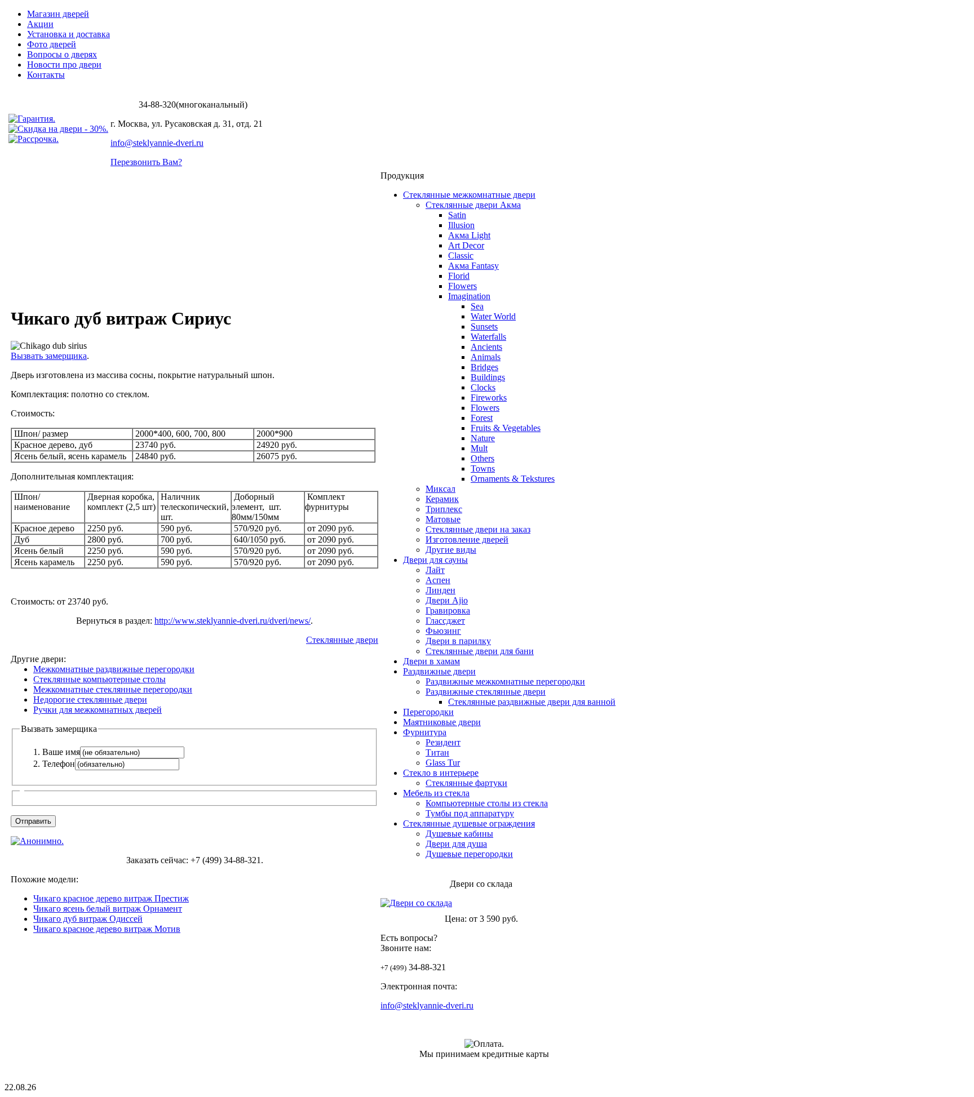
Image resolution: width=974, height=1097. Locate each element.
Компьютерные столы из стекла (487, 803)
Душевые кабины (459, 833)
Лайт (435, 570)
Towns (483, 468)
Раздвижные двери (439, 671)
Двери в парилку (458, 641)
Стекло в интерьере (441, 773)
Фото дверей (51, 44)
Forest (482, 418)
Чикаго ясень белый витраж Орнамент (107, 908)
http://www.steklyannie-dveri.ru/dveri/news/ (232, 620)
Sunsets (484, 326)
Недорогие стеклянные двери (90, 699)
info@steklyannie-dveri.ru (156, 143)
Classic (460, 255)
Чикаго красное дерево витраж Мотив (106, 929)
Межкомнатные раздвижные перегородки (113, 669)
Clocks (483, 387)
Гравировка (448, 610)
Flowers (462, 286)
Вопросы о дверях (62, 54)
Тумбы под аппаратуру (470, 813)
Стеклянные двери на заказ (478, 529)
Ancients (486, 347)
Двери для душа (456, 844)
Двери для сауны (435, 560)
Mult (479, 448)
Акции (40, 24)
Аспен (438, 580)
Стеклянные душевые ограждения (469, 823)
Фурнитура (424, 732)
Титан (437, 752)
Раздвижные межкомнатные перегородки (505, 681)
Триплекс (444, 509)
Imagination (469, 296)
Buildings (488, 377)
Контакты (46, 74)
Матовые (443, 519)
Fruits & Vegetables (506, 428)
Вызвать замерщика (49, 356)
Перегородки (428, 712)
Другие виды (451, 549)
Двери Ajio (447, 600)
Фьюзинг (443, 631)
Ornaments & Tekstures (513, 478)
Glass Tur (443, 762)
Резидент (443, 742)
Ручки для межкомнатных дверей (97, 709)
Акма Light (469, 235)
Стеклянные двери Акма (473, 205)
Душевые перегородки (469, 854)
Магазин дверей (58, 14)
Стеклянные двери (342, 640)
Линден (440, 590)
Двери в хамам (431, 661)
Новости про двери (64, 64)
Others (482, 458)
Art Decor (466, 245)
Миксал (440, 489)
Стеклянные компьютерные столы (99, 679)
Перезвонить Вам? (146, 162)
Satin (457, 215)
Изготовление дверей (467, 539)
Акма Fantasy (473, 265)
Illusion (461, 225)
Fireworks (489, 397)
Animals (486, 357)
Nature (483, 438)
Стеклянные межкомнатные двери (469, 194)
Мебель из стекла (436, 793)
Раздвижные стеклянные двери (486, 691)
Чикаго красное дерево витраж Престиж (111, 898)
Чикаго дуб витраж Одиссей (88, 918)
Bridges (484, 367)
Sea (477, 306)
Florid (459, 276)
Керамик (442, 499)
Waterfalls (488, 336)
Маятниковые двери (442, 722)
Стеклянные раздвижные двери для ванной (532, 702)
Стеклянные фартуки (466, 783)
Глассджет (445, 620)
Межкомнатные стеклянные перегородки (112, 689)
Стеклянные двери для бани (480, 651)
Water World (493, 316)
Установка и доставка (68, 34)
